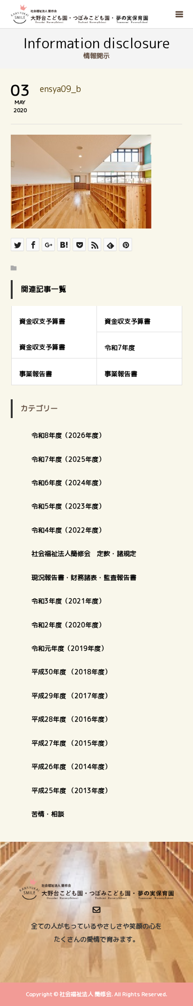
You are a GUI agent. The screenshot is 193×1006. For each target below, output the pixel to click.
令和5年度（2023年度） (68, 506)
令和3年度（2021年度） (68, 600)
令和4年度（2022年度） (68, 530)
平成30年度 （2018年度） (71, 671)
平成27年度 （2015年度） (71, 743)
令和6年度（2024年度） (68, 482)
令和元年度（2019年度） (69, 648)
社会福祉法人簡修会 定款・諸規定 (83, 553)
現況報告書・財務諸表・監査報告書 (83, 577)
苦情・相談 (47, 813)
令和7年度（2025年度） (68, 459)
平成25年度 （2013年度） (71, 790)
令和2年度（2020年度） (68, 624)
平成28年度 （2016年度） (71, 719)
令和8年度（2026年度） (68, 435)
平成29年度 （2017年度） (74, 695)
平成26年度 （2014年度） (71, 766)
